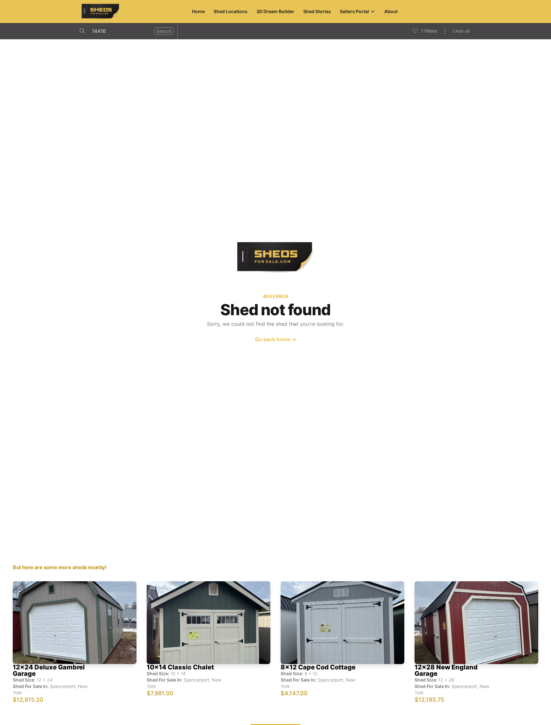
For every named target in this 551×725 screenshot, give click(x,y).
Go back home (275, 339)
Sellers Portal (354, 11)
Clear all (461, 31)
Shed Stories (317, 11)
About (391, 11)
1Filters (429, 31)
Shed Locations (230, 11)
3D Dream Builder (275, 11)
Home (198, 11)
